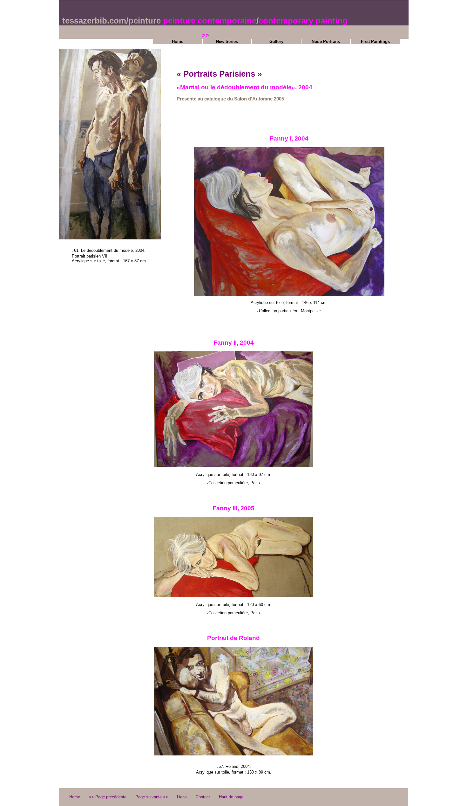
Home (177, 41)
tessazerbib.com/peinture (111, 20)
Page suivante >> (151, 797)
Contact (203, 797)
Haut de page (231, 797)
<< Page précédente (107, 797)
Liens (182, 797)
